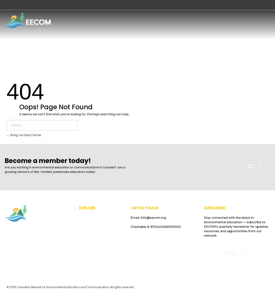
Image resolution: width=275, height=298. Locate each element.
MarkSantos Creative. (253, 288)
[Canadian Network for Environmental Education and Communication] (27, 20)
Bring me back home (25, 135)
